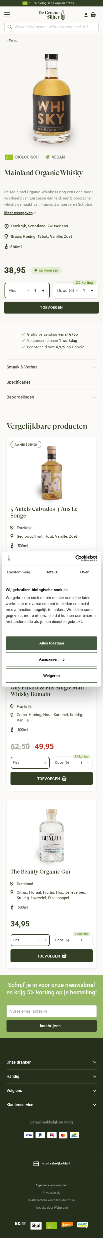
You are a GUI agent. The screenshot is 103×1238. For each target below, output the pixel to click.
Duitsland (25, 884)
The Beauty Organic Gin (40, 872)
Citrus (22, 892)
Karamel (61, 715)
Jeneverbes (75, 892)
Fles (12, 290)
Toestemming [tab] (18, 572)
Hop (59, 892)
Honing (35, 715)
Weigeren (51, 675)
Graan (22, 715)
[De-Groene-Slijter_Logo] (51, 15)
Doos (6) (65, 290)
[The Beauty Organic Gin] (51, 836)
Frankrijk (24, 528)
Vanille (61, 536)
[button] (7, 15)
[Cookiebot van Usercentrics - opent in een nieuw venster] (75, 558)
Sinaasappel (58, 898)
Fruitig (48, 892)
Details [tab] (52, 572)
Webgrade (61, 1207)
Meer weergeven (18, 213)
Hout (48, 536)
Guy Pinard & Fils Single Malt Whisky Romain (47, 690)
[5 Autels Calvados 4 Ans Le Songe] (51, 473)
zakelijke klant (60, 1163)
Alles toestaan (51, 643)
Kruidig (76, 715)
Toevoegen (51, 307)
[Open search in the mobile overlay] (51, 27)
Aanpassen (48, 659)
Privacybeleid (51, 1193)
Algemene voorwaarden (52, 1185)
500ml (23, 546)
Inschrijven (50, 1026)
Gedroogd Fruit (30, 536)
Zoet (73, 536)
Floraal (35, 892)
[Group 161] (86, 15)
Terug (13, 40)
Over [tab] (84, 572)
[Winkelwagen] (93, 15)
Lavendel (38, 898)
